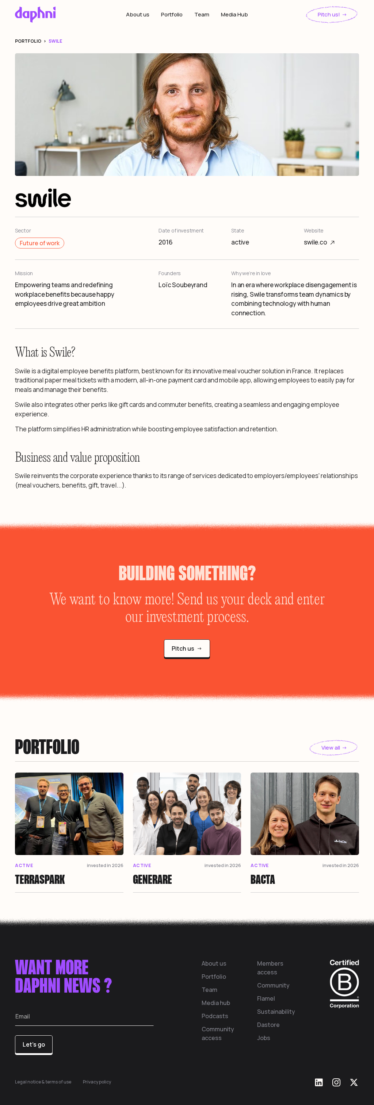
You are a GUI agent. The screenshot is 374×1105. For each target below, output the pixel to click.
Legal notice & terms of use (43, 1082)
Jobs (263, 1038)
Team (201, 14)
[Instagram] (336, 1082)
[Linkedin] (319, 1082)
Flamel (266, 998)
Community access (218, 1033)
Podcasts (215, 1016)
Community (273, 985)
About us (137, 14)
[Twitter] (354, 1082)
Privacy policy (97, 1082)
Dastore (268, 1025)
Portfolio (172, 14)
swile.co (315, 242)
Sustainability (276, 1012)
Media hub (216, 1003)
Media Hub (234, 14)
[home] (50, 14)
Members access (270, 967)
